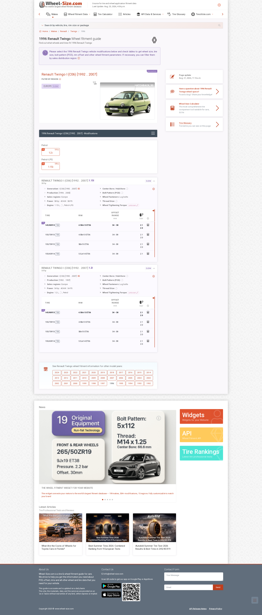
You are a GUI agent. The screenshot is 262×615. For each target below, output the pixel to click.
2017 (121, 372)
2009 (93, 378)
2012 (66, 378)
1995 (121, 383)
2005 (130, 378)
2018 (112, 372)
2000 (75, 383)
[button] (131, 25)
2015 (139, 372)
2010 (84, 378)
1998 (93, 383)
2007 (112, 378)
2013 (57, 378)
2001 (66, 383)
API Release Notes (198, 609)
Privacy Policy (215, 609)
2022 (75, 372)
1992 (148, 383)
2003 (148, 378)
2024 (57, 372)
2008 (103, 378)
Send (218, 587)
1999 (84, 383)
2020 (93, 372)
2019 (103, 372)
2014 (148, 372)
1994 (130, 383)
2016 (130, 372)
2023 (66, 372)
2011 (75, 378)
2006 (121, 378)
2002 (57, 383)
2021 (84, 372)
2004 (139, 378)
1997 (103, 383)
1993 (139, 383)
